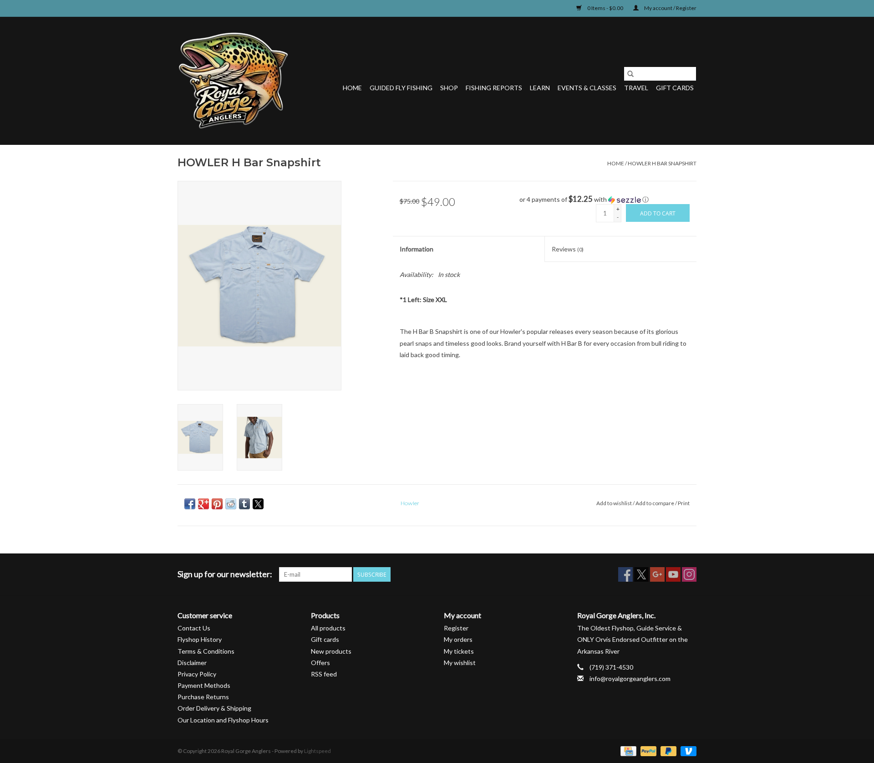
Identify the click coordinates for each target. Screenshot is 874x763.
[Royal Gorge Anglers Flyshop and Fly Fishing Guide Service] (233, 81)
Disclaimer (192, 662)
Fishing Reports (494, 88)
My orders (458, 639)
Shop (449, 88)
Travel (636, 88)
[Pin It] (217, 503)
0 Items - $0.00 (605, 8)
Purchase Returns (203, 697)
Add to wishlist (614, 503)
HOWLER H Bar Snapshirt (662, 163)
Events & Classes (587, 88)
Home (352, 88)
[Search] (630, 74)
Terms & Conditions (206, 651)
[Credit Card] (627, 750)
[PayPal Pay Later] (667, 750)
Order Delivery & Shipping (214, 708)
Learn (540, 88)
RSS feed (324, 674)
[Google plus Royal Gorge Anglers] (657, 574)
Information (416, 249)
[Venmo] (686, 750)
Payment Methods (204, 685)
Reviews (568, 249)
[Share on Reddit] (230, 503)
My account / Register (669, 8)
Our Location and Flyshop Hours (223, 720)
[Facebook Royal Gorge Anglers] (625, 574)
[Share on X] (258, 503)
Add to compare (655, 503)
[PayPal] (647, 750)
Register (456, 628)
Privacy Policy (197, 674)
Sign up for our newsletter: (225, 574)
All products (328, 628)
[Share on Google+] (203, 503)
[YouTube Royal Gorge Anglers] (673, 574)
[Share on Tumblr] (244, 503)
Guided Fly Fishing (401, 88)
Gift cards (675, 88)
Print (684, 503)
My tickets (459, 651)
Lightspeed (317, 751)
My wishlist (460, 662)
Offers (320, 662)
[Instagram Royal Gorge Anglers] (689, 574)
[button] (607, 199)
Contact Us (194, 628)
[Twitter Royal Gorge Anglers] (641, 574)
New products (331, 651)
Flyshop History (200, 639)
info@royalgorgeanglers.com (630, 678)
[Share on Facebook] (189, 503)
